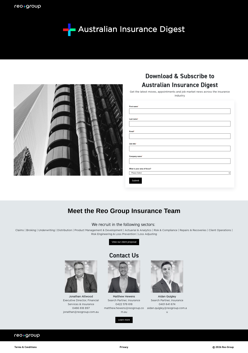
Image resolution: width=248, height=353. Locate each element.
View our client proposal (124, 242)
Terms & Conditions (25, 347)
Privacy (124, 347)
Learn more (124, 320)
